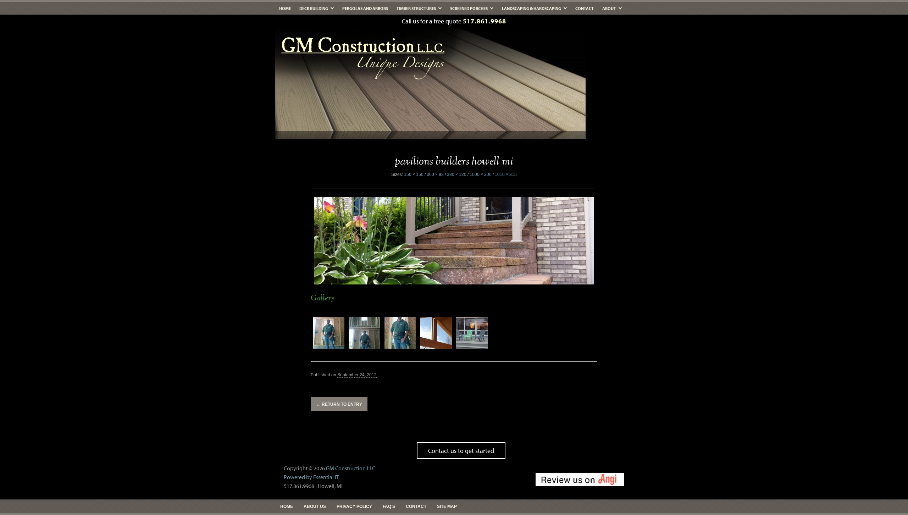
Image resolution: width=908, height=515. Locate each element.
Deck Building (311, 10)
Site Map (447, 506)
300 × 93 (435, 174)
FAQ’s (389, 506)
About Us (315, 506)
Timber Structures (414, 10)
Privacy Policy (354, 506)
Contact (584, 8)
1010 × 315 (506, 174)
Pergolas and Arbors (365, 8)
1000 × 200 (481, 174)
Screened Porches (467, 10)
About (607, 10)
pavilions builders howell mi (454, 161)
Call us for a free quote (454, 21)
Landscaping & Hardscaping (529, 10)
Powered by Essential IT (311, 477)
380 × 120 (456, 174)
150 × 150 (413, 174)
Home (285, 8)
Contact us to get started (461, 451)
